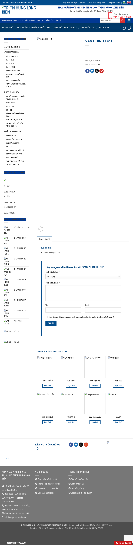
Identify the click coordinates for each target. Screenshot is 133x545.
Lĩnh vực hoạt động (46, 493)
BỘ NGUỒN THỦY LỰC (14, 139)
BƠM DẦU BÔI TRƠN (13, 143)
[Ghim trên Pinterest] (101, 71)
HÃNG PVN (10, 106)
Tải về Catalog (125, 543)
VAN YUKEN (104, 27)
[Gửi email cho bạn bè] (97, 71)
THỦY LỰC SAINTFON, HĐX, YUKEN (16, 85)
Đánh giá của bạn (52, 272)
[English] (129, 2)
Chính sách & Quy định (96, 3)
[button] (129, 20)
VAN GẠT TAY (95, 381)
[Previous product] (129, 28)
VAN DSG (118, 381)
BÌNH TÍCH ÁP (11, 136)
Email (87, 305)
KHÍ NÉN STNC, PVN (13, 71)
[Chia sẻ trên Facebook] (87, 71)
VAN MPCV (71, 381)
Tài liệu (82, 3)
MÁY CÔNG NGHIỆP (13, 81)
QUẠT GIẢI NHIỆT (12, 157)
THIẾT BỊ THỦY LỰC (40, 27)
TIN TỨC (40, 20)
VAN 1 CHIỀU (48, 381)
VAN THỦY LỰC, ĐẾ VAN (65, 27)
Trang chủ (7, 20)
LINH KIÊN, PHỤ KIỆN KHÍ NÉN (15, 75)
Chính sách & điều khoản (81, 493)
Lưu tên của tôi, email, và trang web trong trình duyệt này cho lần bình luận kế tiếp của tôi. (82, 317)
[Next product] (124, 28)
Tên (47, 305)
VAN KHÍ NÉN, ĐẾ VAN (14, 120)
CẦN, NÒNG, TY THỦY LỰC (15, 150)
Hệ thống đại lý (77, 488)
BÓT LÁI (9, 147)
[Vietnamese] (125, 2)
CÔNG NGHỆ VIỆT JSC (94, 528)
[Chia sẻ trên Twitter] (92, 71)
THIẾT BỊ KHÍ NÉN (11, 92)
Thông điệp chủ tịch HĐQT (49, 484)
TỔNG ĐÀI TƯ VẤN (122, 16)
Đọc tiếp (47, 386)
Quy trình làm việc (70, 3)
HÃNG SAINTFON (12, 56)
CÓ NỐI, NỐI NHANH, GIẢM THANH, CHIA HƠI (15, 98)
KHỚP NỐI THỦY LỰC (14, 154)
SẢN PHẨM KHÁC (11, 52)
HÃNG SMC (10, 60)
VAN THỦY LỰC (87, 27)
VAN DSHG (71, 417)
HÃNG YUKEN (10, 67)
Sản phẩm (29, 20)
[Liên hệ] (5, 460)
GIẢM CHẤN (10, 103)
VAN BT (118, 417)
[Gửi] (122, 20)
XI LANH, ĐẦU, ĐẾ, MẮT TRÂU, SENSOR (14, 124)
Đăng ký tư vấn (77, 484)
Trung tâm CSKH (114, 3)
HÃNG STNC (10, 64)
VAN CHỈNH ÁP (47, 417)
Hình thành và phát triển (48, 488)
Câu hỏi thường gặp (79, 479)
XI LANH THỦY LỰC (13, 165)
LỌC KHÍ (9, 110)
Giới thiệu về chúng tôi (47, 479)
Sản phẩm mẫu (95, 417)
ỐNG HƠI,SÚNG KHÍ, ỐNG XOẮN (15, 115)
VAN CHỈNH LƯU (94, 65)
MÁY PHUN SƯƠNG (12, 47)
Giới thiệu (18, 20)
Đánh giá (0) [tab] (44, 239)
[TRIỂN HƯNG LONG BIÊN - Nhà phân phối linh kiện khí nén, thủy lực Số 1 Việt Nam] (19, 11)
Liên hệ (58, 20)
